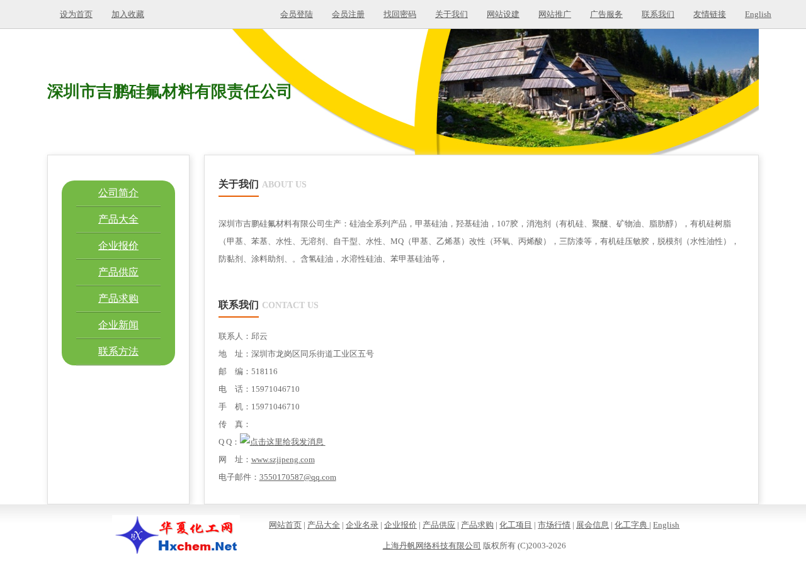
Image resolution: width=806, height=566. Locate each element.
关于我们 (451, 14)
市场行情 (554, 525)
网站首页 (285, 525)
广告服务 (606, 14)
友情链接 (709, 14)
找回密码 (399, 14)
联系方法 (118, 351)
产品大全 (118, 219)
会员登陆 (296, 14)
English (758, 14)
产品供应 (118, 272)
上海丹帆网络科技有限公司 (432, 545)
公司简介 (118, 192)
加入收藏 (127, 14)
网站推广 (554, 14)
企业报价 (118, 245)
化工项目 (515, 525)
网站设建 (503, 14)
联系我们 (658, 14)
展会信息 (592, 525)
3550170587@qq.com (297, 477)
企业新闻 (118, 324)
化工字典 (632, 525)
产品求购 (118, 298)
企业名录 (362, 525)
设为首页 (76, 14)
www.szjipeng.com (283, 459)
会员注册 (348, 14)
